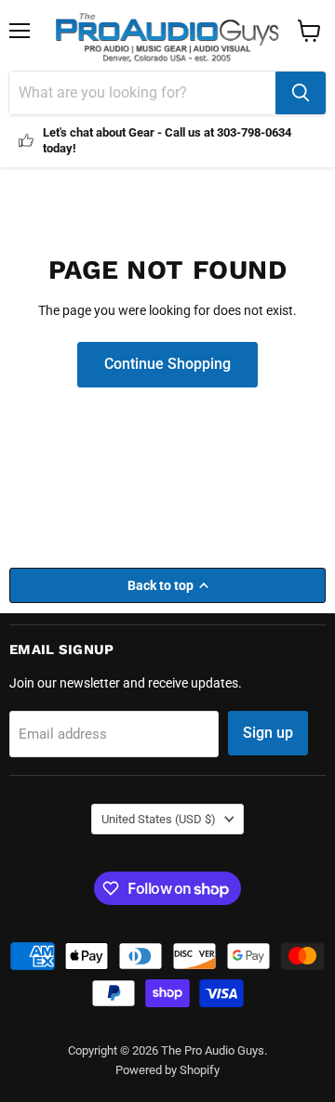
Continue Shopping (167, 364)
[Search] (300, 93)
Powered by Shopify (167, 1070)
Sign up (268, 732)
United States (158, 819)
